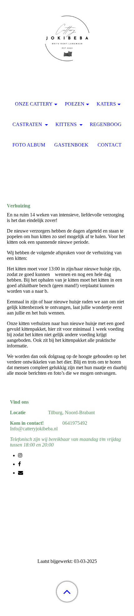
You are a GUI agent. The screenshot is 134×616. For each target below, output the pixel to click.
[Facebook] (19, 464)
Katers (106, 103)
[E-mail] (20, 472)
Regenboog (106, 124)
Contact (110, 144)
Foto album (28, 144)
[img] (67, 38)
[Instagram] (20, 455)
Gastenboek (71, 144)
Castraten (27, 124)
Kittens (66, 124)
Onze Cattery (34, 103)
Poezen (74, 103)
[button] (67, 592)
